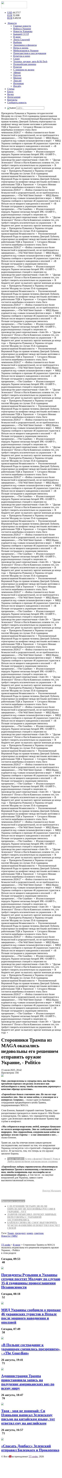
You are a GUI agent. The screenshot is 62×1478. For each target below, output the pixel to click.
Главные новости (22, 26)
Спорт (16, 58)
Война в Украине (22, 28)
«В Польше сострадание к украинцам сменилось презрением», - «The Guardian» (30, 1349)
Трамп (10, 1233)
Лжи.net (17, 80)
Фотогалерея (13, 97)
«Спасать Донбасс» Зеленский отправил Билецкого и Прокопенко (30, 1448)
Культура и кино (21, 56)
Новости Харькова (22, 31)
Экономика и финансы (25, 45)
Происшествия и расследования (29, 53)
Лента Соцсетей (21, 39)
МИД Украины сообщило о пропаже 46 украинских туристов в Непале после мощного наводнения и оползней (31, 1316)
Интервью (18, 83)
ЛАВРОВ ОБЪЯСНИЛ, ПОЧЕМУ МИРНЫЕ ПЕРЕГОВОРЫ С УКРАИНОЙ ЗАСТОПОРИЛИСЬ (31, 1217)
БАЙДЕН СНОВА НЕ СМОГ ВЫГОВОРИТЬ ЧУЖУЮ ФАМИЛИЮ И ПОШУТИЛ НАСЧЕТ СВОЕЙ (33, 1225)
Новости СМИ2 (9, 1236)
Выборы (17, 42)
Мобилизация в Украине (26, 50)
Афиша (17, 72)
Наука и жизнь (20, 48)
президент (20, 1233)
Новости (12, 23)
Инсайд (17, 86)
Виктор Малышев (51, 1190)
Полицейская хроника (24, 64)
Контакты (12, 99)
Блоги (10, 91)
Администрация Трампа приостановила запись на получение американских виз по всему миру (27, 1382)
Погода (17, 75)
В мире (17, 37)
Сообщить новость (16, 102)
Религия (17, 67)
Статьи (10, 89)
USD (9, 12)
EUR (9, 15)
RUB (9, 18)
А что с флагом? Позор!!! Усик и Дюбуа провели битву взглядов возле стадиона (33, 1160)
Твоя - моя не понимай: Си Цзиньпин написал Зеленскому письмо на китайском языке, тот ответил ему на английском (28, 1417)
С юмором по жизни (23, 69)
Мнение (17, 78)
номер (30, 1233)
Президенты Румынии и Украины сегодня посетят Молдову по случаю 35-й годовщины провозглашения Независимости (30, 1281)
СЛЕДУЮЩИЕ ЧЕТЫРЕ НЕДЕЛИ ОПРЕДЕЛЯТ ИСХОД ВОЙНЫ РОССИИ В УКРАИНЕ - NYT (31, 1209)
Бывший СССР (21, 34)
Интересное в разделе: (13, 1201)
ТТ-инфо (33, 1456)
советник (39, 1233)
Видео (10, 94)
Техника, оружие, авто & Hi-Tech (30, 61)
